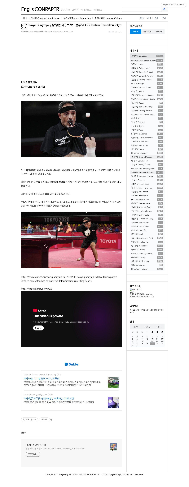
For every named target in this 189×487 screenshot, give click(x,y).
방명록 (75, 9)
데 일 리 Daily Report (146, 161)
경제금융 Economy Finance (146, 176)
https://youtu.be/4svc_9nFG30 (36, 288)
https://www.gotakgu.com (35, 394)
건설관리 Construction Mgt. (146, 114)
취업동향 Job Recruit (146, 191)
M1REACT (54, 475)
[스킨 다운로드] (120, 33)
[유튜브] (113, 33)
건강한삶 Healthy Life (146, 195)
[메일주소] (109, 33)
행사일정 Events (146, 149)
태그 (149, 18)
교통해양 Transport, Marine (146, 95)
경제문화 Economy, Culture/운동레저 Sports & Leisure (39, 31)
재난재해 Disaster (146, 103)
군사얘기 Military (146, 249)
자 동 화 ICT (146, 118)
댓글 (22, 433)
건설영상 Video (146, 130)
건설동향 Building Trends (146, 79)
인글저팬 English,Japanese (146, 137)
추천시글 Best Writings (146, 226)
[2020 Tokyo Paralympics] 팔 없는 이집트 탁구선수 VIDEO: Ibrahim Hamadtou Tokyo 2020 (71, 26)
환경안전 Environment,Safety (146, 99)
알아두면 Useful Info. (146, 246)
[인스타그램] (116, 33)
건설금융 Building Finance (146, 110)
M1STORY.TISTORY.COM (77, 475)
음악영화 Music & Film (146, 199)
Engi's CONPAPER (40, 9)
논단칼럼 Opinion (146, 126)
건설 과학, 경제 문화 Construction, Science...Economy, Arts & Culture (55, 448)
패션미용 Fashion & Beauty (146, 219)
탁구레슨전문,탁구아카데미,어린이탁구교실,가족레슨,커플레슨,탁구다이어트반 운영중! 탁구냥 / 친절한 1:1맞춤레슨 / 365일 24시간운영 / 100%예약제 (62, 384)
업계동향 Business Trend (146, 87)
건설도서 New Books (146, 145)
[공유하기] (31, 420)
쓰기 (164, 18)
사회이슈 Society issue (146, 184)
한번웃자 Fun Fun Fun (146, 242)
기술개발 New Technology (146, 107)
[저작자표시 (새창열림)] (51, 420)
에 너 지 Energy (146, 83)
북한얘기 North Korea (146, 261)
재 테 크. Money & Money (146, 188)
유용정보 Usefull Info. (146, 141)
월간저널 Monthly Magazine (146, 168)
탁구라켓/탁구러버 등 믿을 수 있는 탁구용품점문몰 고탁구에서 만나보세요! (59, 402)
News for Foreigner (146, 153)
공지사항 (65, 9)
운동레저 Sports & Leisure (146, 211)
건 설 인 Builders (146, 122)
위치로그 (97, 9)
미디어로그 (85, 9)
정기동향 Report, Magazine (77, 18)
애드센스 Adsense (146, 265)
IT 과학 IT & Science (146, 134)
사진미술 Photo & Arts (146, 222)
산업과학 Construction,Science (44, 18)
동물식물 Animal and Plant (146, 238)
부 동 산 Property (146, 180)
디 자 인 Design (146, 91)
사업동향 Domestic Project (146, 72)
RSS (141, 18)
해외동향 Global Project (146, 68)
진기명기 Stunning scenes (146, 253)
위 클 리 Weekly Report (146, 164)
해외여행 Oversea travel (146, 203)
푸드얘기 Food (146, 234)
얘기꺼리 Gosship (146, 257)
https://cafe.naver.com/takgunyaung (40, 374)
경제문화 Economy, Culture (108, 18)
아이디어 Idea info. (146, 230)
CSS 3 (105, 475)
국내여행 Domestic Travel (146, 207)
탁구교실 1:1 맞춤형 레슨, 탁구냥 (41, 378)
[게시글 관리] (35, 420)
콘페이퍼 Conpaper (146, 56)
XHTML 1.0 (95, 475)
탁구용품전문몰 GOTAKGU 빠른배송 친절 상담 (49, 398)
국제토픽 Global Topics (146, 215)
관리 (156, 18)
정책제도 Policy (146, 64)
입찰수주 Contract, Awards (146, 76)
